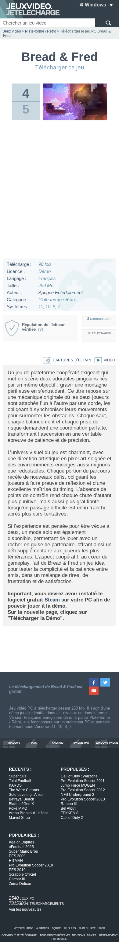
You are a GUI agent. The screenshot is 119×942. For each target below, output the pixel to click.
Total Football (20, 781)
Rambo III (69, 804)
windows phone (107, 742)
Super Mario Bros (23, 851)
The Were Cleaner (24, 790)
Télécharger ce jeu (59, 67)
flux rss (70, 928)
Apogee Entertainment (60, 292)
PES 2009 (17, 856)
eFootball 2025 (21, 847)
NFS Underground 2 (77, 794)
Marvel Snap (19, 817)
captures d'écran (71, 360)
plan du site (87, 928)
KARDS (15, 785)
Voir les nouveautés (25, 909)
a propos (42, 928)
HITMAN (16, 860)
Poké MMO (18, 808)
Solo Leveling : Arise (26, 794)
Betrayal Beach (21, 799)
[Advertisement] (59, 191)
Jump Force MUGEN (78, 785)
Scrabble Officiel (22, 874)
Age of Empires (21, 842)
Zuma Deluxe (20, 884)
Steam (52, 600)
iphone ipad (81, 742)
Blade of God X (21, 804)
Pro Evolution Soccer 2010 (31, 865)
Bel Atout (68, 808)
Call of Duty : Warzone (79, 776)
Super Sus (17, 776)
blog (102, 928)
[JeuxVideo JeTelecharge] (30, 9)
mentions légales (84, 935)
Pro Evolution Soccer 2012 (83, 790)
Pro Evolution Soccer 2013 (83, 799)
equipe (56, 928)
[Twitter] (105, 682)
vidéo (108, 360)
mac (34, 742)
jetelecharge (23, 928)
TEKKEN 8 (69, 813)
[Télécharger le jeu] (75, 119)
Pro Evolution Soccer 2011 (83, 781)
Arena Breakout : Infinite (29, 813)
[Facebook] (94, 682)
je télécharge (99, 333)
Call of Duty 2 (72, 817)
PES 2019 (17, 870)
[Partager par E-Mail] (94, 691)
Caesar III (17, 879)
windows (14, 742)
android (57, 742)
